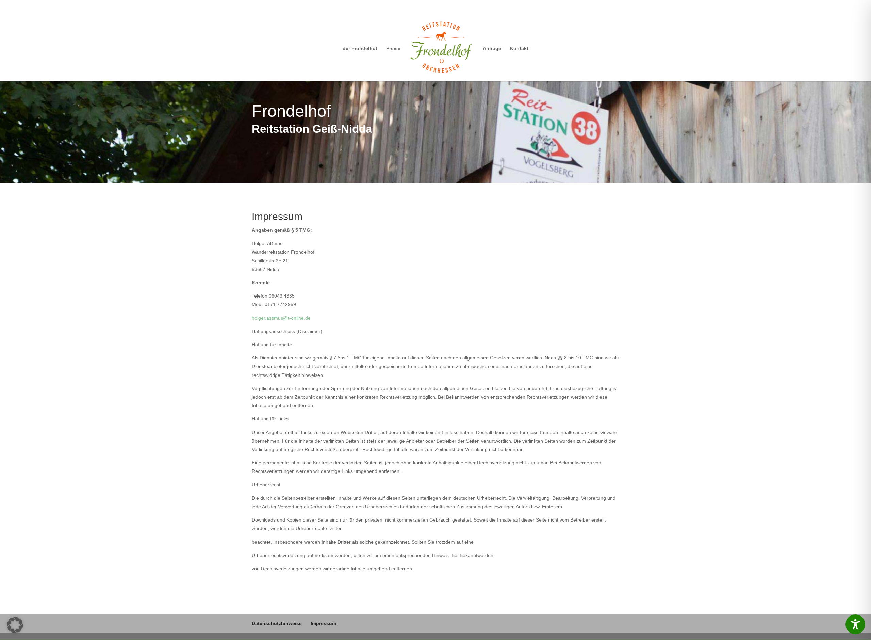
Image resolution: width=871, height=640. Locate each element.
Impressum (323, 623)
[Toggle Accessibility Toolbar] (855, 624)
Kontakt (519, 48)
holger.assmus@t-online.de (281, 318)
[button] (15, 625)
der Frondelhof (360, 48)
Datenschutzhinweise (277, 623)
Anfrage (492, 48)
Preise (393, 48)
